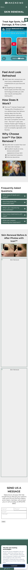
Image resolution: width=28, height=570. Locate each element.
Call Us (8, 568)
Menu (2, 7)
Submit (3, 521)
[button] (26, 20)
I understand (14, 565)
